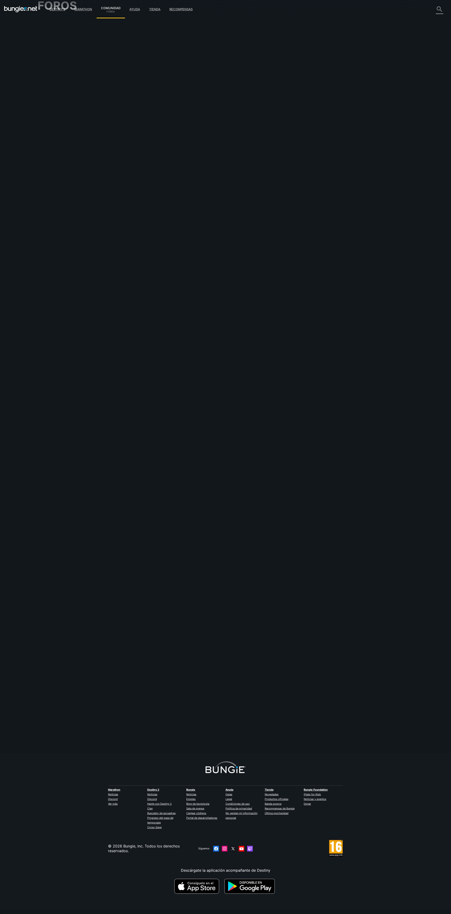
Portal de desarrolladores (201, 817)
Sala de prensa (195, 808)
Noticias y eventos (315, 799)
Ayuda (134, 9)
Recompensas (181, 9)
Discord (113, 799)
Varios (46, 120)
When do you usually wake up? (211, 35)
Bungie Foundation (316, 789)
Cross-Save (154, 827)
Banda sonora (273, 803)
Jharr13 (140, 732)
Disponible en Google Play (250, 886)
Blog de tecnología (197, 803)
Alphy (138, 82)
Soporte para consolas (61, 96)
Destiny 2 (57, 9)
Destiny (21, 9)
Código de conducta (56, 135)
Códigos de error (56, 54)
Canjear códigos (196, 813)
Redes (46, 58)
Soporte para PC (56, 91)
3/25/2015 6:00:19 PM (175, 438)
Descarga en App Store (198, 886)
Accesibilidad (53, 73)
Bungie (190, 789)
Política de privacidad (239, 808)
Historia (48, 40)
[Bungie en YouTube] (241, 848)
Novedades (272, 794)
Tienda (154, 9)
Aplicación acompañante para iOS (71, 82)
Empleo (191, 799)
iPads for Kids (312, 794)
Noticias (113, 794)
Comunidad (111, 7)
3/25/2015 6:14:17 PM (175, 115)
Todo (45, 21)
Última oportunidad (276, 813)
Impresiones (51, 30)
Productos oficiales (276, 799)
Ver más (113, 803)
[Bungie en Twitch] (250, 848)
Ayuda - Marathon (57, 124)
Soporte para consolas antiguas (69, 101)
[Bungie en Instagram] (224, 848)
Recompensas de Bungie (280, 808)
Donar (307, 803)
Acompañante (53, 105)
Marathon (83, 9)
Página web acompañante (64, 77)
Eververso (50, 63)
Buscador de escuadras (161, 813)
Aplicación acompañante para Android (75, 87)
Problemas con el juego (62, 68)
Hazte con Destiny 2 (159, 803)
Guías (229, 794)
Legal (229, 799)
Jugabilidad (51, 44)
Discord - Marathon (58, 129)
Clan (150, 808)
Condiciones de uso (238, 803)
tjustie (138, 409)
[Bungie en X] (233, 848)
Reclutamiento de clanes (62, 110)
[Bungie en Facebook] (216, 848)
